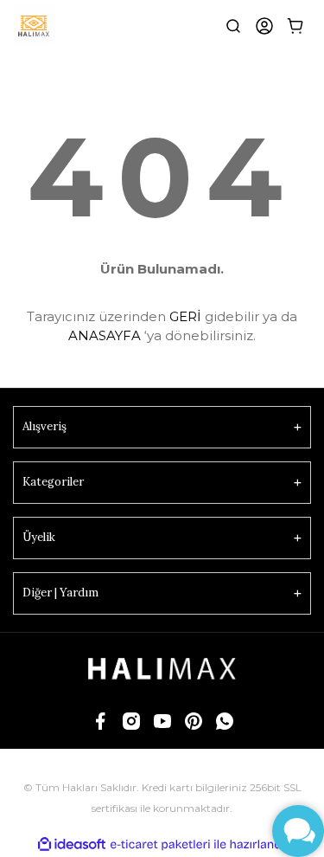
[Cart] (295, 26)
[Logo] (33, 26)
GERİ (185, 316)
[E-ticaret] (160, 844)
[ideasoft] (71, 844)
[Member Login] (264, 26)
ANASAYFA (104, 335)
